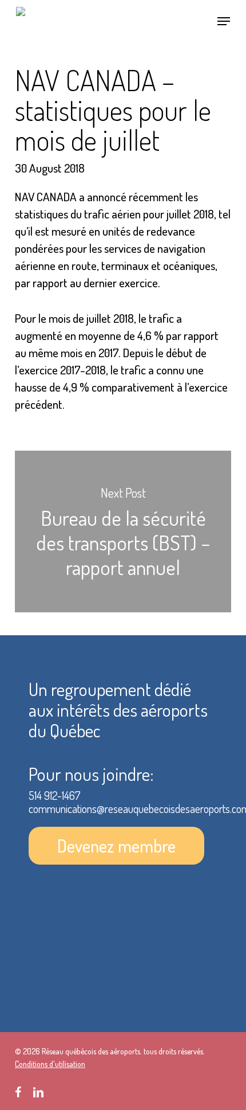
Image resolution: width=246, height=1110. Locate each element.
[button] (223, 21)
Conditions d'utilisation (50, 1064)
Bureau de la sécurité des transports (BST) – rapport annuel (123, 531)
